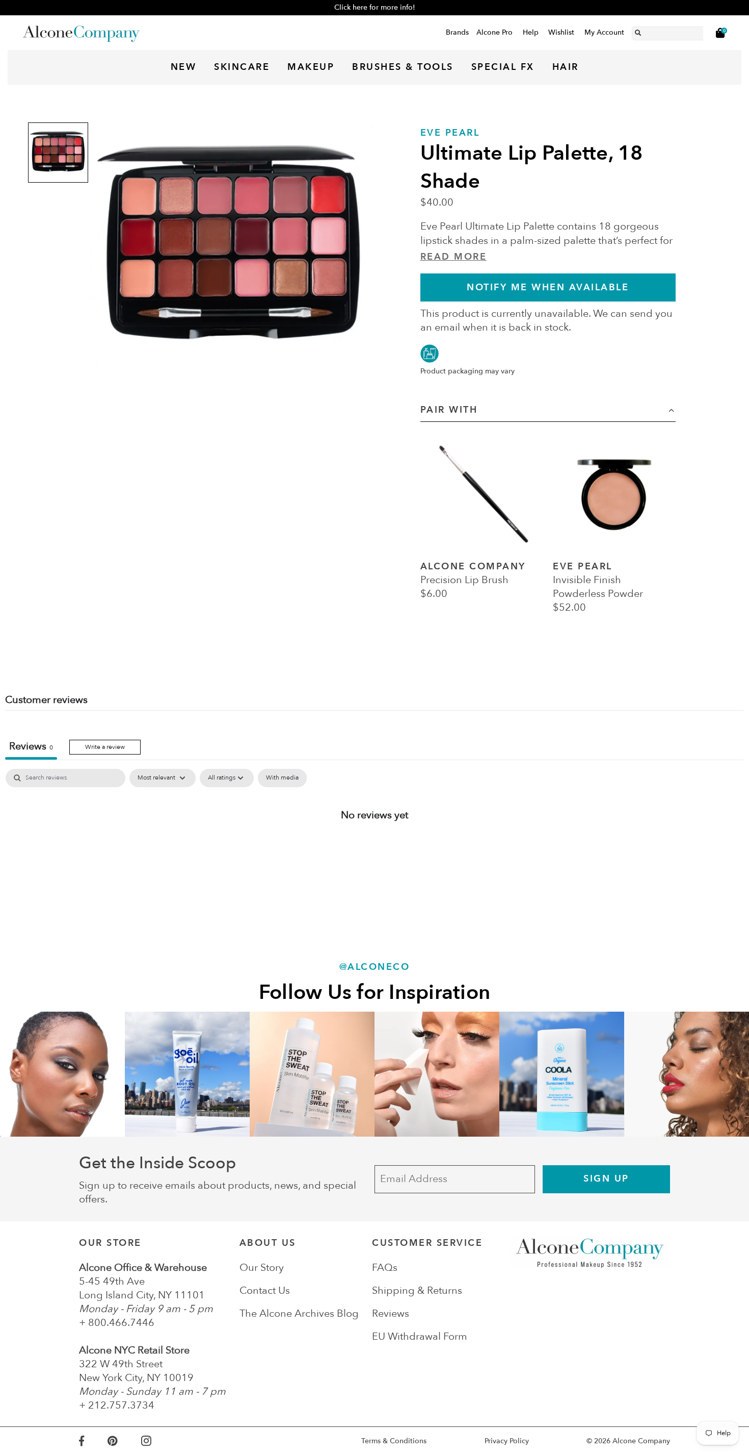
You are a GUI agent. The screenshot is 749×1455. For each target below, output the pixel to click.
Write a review (105, 747)
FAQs (384, 1267)
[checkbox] (282, 778)
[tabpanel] (374, 848)
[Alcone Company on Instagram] (158, 1441)
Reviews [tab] (31, 746)
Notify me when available (548, 287)
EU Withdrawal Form (419, 1336)
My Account (604, 32)
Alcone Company (641, 1441)
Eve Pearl (450, 133)
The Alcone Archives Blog (299, 1313)
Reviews (390, 1313)
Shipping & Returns (417, 1290)
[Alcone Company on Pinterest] (124, 1441)
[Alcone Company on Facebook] (93, 1441)
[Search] (637, 31)
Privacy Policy (507, 1441)
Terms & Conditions (393, 1441)
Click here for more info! (374, 7)
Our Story (261, 1267)
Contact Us (264, 1290)
